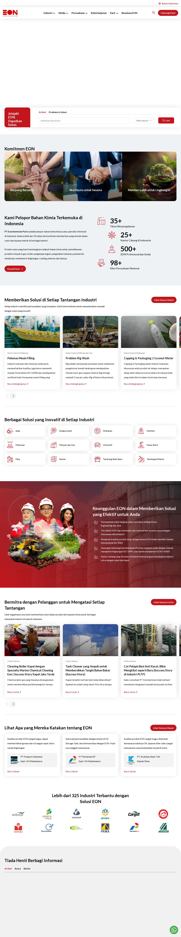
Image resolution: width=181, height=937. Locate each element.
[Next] (13, 396)
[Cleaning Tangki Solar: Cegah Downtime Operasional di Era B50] (90, 892)
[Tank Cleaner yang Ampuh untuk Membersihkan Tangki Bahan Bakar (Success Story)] (90, 640)
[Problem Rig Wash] (90, 332)
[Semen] (68, 459)
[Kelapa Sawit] (68, 431)
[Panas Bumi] (156, 445)
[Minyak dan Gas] (68, 445)
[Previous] (7, 396)
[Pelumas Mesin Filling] (32, 332)
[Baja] (25, 431)
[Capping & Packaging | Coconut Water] (148, 332)
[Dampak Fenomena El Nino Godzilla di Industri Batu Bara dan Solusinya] (148, 892)
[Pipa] (25, 459)
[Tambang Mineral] (156, 459)
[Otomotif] (112, 445)
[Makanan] (112, 431)
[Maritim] (156, 431)
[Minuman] (25, 445)
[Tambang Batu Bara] (112, 459)
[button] (15, 269)
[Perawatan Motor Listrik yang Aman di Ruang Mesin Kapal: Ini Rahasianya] (32, 892)
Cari (167, 120)
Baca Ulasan (13, 771)
